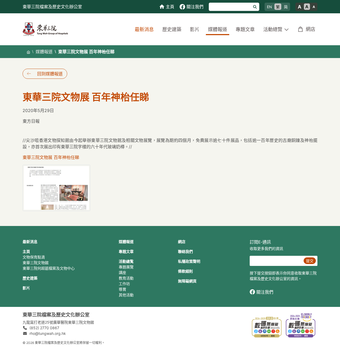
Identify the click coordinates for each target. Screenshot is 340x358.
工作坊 (124, 283)
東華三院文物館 (36, 262)
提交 (309, 260)
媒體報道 (217, 29)
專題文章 (245, 29)
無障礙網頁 (187, 281)
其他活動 (126, 295)
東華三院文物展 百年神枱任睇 (51, 157)
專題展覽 (126, 267)
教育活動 (126, 278)
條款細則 (185, 271)
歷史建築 (171, 29)
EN (269, 7)
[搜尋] (255, 7)
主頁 (26, 251)
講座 (122, 272)
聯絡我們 (185, 251)
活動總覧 (126, 261)
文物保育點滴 (34, 257)
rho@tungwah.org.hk (47, 333)
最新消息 (144, 29)
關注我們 (264, 292)
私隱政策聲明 (189, 261)
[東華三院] (45, 29)
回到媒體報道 (50, 73)
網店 (310, 29)
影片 (194, 29)
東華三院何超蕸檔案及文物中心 (49, 268)
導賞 (122, 289)
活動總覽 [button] (272, 29)
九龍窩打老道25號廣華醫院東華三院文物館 (58, 322)
